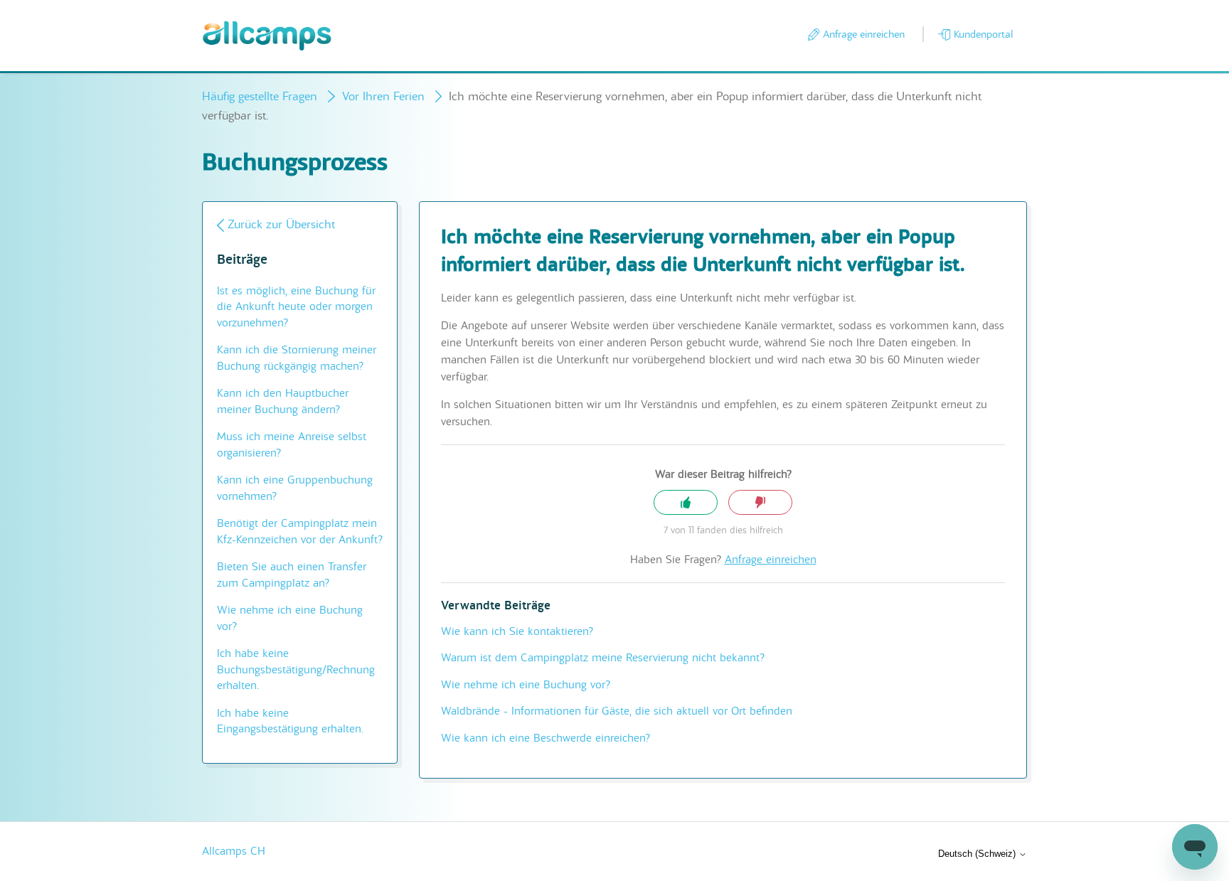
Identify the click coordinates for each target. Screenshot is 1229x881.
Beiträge (242, 260)
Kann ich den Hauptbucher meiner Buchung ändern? (283, 401)
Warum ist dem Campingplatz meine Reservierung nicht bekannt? (603, 658)
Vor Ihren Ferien (383, 96)
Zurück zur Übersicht (281, 224)
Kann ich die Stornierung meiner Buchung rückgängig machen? (296, 358)
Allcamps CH (233, 851)
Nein (760, 502)
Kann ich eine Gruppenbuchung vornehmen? (295, 488)
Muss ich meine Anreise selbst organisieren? (291, 444)
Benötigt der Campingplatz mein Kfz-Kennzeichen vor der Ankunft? (300, 531)
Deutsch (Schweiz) (978, 853)
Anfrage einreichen (864, 34)
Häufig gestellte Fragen (259, 96)
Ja (686, 502)
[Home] (267, 36)
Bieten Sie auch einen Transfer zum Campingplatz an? (291, 575)
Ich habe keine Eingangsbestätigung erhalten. (290, 721)
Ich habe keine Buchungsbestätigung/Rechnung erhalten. (296, 669)
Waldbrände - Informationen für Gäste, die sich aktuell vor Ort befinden (616, 711)
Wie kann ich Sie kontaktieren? (517, 631)
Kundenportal (983, 34)
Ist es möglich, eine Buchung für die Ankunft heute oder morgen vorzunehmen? (296, 307)
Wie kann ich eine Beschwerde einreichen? (545, 738)
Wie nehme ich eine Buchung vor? (290, 618)
